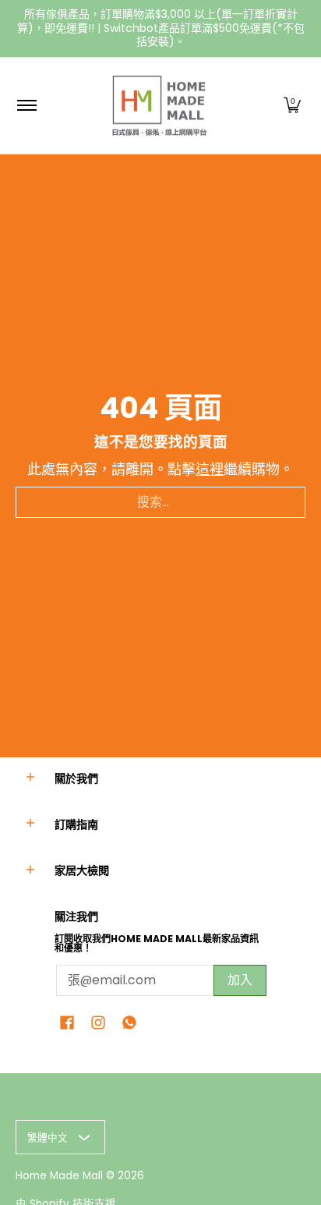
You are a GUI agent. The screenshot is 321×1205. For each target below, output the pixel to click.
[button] (292, 106)
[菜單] (26, 106)
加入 (240, 980)
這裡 (210, 469)
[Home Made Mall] (158, 106)
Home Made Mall (59, 1175)
